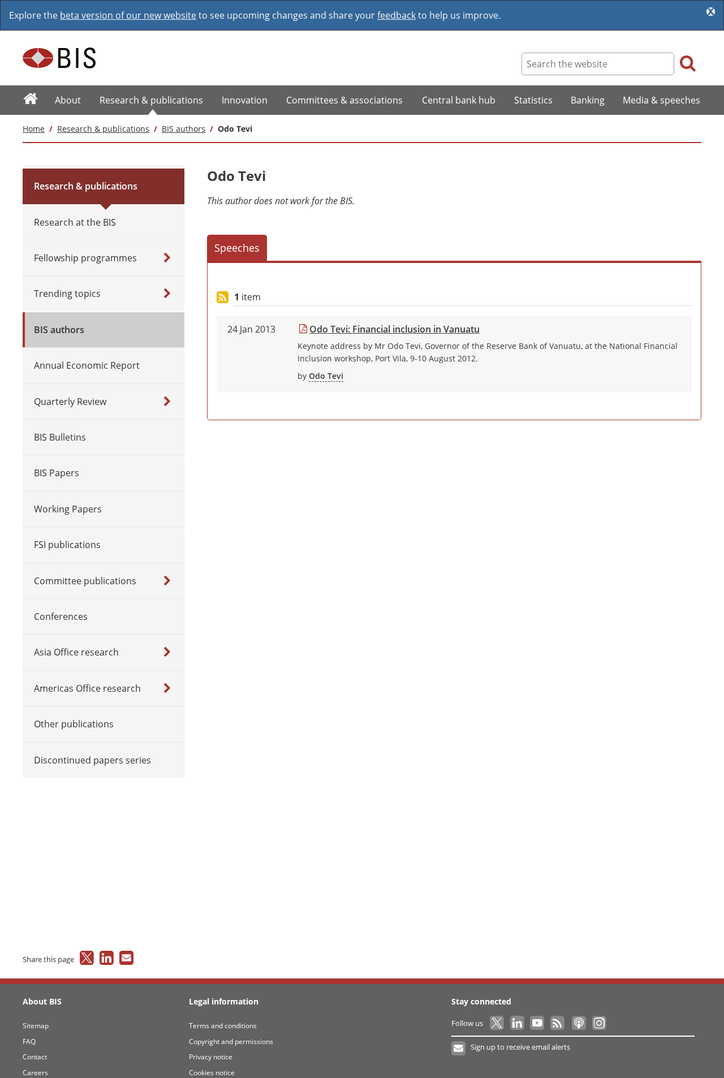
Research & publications (103, 128)
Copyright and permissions (231, 1041)
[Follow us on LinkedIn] (518, 1023)
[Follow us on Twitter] (497, 1023)
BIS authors (183, 128)
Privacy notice (210, 1057)
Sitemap (36, 1025)
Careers (35, 1072)
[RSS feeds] (558, 1023)
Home (34, 128)
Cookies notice (212, 1072)
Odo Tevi (326, 375)
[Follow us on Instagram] (599, 1023)
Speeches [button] (237, 248)
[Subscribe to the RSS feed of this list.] (223, 298)
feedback (396, 15)
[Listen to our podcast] (578, 1023)
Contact (35, 1057)
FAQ (29, 1041)
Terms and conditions (223, 1025)
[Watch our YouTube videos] (538, 1023)
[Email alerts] (459, 1048)
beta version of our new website (128, 15)
